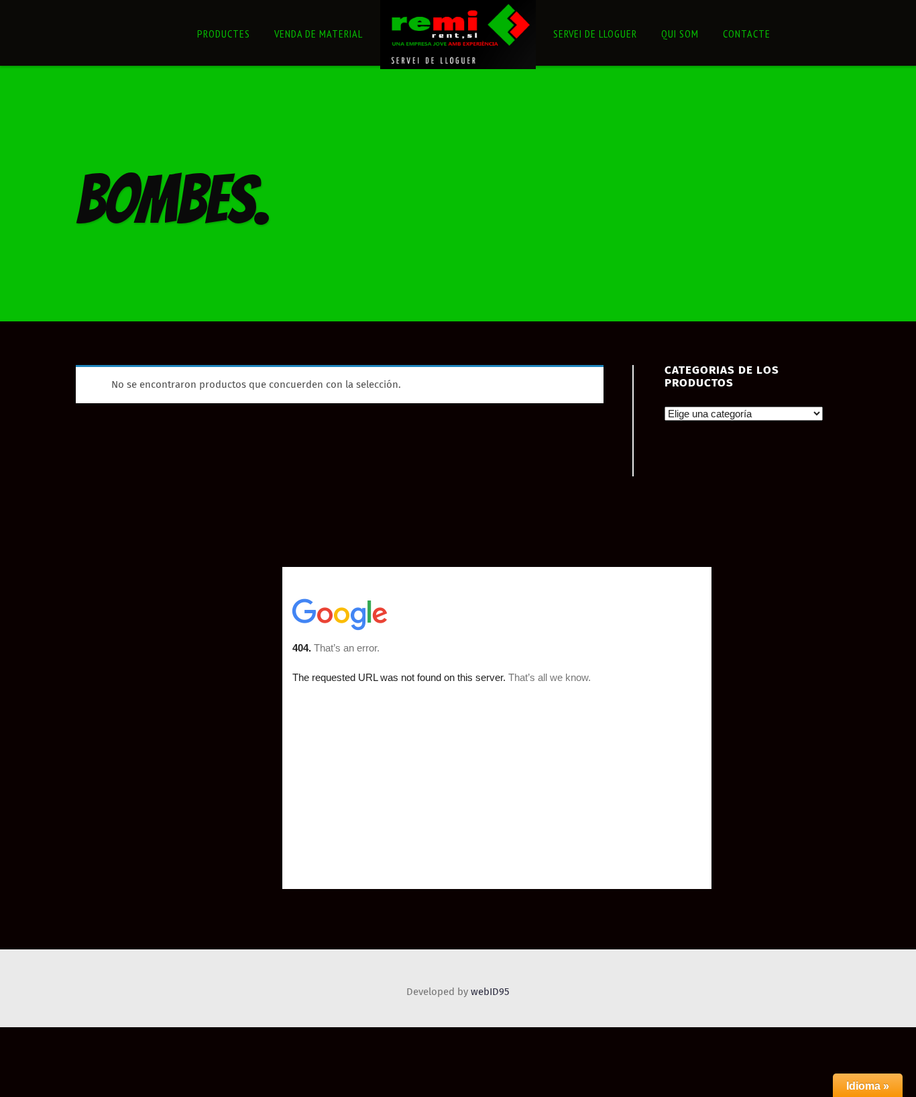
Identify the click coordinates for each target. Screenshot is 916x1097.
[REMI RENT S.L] (458, 35)
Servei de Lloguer (595, 33)
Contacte (746, 33)
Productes (223, 33)
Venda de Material (318, 33)
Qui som (680, 33)
